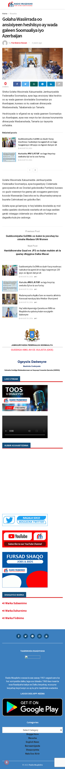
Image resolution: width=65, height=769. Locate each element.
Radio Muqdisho (36, 765)
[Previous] (30, 170)
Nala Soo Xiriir (32, 753)
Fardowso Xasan (19, 43)
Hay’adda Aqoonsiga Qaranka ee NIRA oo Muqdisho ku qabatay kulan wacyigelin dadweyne (37, 311)
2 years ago (37, 43)
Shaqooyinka (32, 750)
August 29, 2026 (26, 148)
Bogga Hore (32, 734)
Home (4, 14)
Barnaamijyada (32, 746)
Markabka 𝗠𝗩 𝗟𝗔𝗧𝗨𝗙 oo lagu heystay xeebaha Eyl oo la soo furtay (36, 155)
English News (32, 742)
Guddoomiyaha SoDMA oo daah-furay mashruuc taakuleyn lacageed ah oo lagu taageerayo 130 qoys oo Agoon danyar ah (37, 141)
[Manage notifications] (6, 762)
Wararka (13, 14)
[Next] (35, 170)
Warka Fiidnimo (14, 618)
